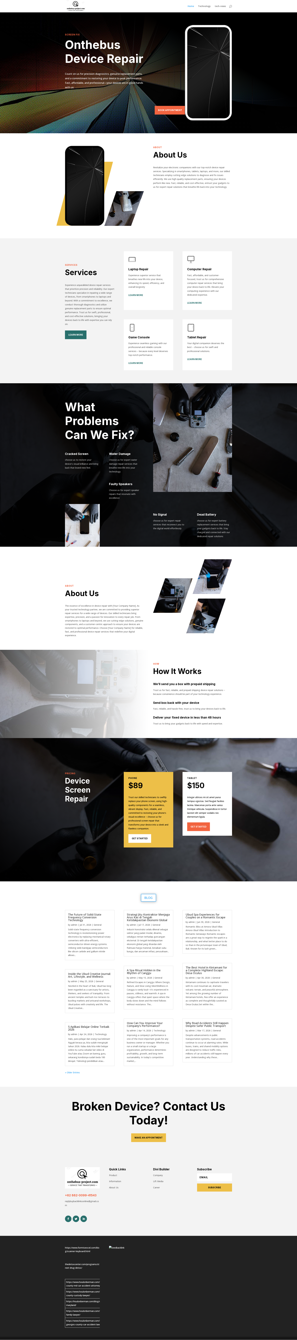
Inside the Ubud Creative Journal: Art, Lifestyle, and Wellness (89, 975)
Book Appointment (170, 110)
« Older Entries (72, 1072)
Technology (204, 6)
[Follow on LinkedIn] (83, 1219)
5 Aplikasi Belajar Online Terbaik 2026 (88, 1028)
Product (113, 1175)
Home (191, 6)
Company (158, 1175)
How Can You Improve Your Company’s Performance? (145, 1024)
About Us (113, 1187)
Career (156, 1187)
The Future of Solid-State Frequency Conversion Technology (84, 917)
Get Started (140, 838)
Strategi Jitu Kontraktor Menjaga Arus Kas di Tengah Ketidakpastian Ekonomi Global (148, 917)
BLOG (148, 898)
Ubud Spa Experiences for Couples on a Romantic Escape (205, 916)
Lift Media (158, 1181)
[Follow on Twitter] (76, 1219)
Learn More (75, 334)
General (97, 924)
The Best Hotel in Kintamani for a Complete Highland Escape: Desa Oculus (206, 970)
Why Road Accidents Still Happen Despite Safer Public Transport (207, 1024)
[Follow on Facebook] (68, 1219)
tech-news (220, 6)
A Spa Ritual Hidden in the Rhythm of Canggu (144, 971)
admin (74, 924)
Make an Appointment (149, 1137)
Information (115, 1181)
